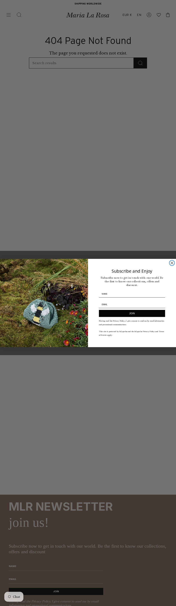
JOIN (132, 313)
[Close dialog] (172, 263)
